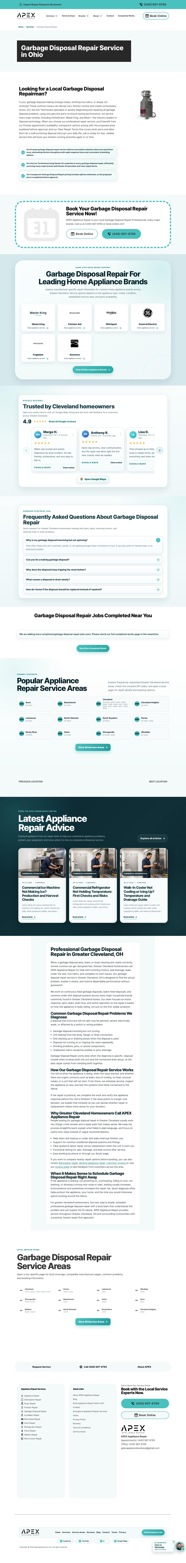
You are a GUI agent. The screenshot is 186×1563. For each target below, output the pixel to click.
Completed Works (126, 16)
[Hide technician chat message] (173, 1541)
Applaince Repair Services (33, 1389)
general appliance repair (92, 1163)
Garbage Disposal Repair (35, 1411)
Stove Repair (30, 1431)
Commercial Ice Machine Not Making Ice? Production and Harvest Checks (41, 893)
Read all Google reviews (62, 421)
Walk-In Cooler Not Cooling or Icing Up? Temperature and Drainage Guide (139, 893)
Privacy (122, 1532)
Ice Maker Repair (31, 1415)
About (96, 16)
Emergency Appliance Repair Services (90, 1411)
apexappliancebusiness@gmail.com (140, 1448)
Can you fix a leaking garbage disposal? (47, 559)
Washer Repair (30, 1434)
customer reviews (116, 1163)
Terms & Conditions (82, 1428)
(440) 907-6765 (155, 4)
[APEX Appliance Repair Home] (30, 1532)
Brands (82, 16)
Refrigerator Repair (33, 1427)
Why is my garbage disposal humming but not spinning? (57, 540)
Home (20, 27)
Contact (110, 16)
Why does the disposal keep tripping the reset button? (56, 569)
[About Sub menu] (101, 16)
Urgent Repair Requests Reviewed (42, 4)
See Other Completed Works (93, 648)
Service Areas (68, 16)
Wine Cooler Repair (33, 1438)
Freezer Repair (31, 1407)
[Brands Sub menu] (87, 16)
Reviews (77, 1424)
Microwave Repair (32, 1419)
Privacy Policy (79, 1420)
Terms (114, 1532)
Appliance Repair (31, 1396)
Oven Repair (29, 1423)
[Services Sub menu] (56, 16)
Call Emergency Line (153, 1532)
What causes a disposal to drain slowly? (48, 579)
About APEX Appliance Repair (86, 1395)
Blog (75, 1399)
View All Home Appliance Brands (93, 369)
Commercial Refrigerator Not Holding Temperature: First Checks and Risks (92, 891)
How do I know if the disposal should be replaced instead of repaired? (64, 589)
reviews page (62, 1166)
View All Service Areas (91, 747)
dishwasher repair (68, 1163)
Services (50, 16)
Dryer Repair (30, 1403)
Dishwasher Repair (32, 1399)
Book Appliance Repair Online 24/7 (88, 1403)
